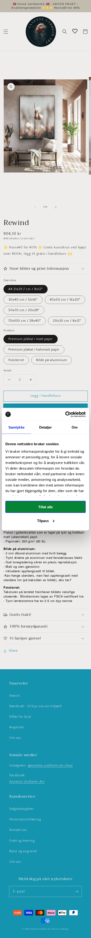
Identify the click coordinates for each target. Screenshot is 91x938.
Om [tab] (74, 427)
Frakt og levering (22, 841)
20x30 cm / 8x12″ (67, 321)
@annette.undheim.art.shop (50, 765)
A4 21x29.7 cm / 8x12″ (25, 289)
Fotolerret (16, 360)
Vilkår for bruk (20, 717)
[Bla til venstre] (35, 207)
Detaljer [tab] (45, 427)
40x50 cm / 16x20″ (65, 300)
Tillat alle (45, 507)
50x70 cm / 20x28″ (23, 310)
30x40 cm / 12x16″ (23, 300)
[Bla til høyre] (56, 207)
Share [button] (13, 651)
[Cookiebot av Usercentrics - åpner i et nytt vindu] (65, 414)
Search (14, 696)
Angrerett (16, 727)
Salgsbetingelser (21, 809)
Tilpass (43, 521)
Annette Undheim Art (26, 782)
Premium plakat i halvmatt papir (34, 349)
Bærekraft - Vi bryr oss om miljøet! (35, 706)
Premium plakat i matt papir (30, 339)
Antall (7, 370)
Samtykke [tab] (16, 427)
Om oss (15, 738)
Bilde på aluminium (51, 360)
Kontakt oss (18, 830)
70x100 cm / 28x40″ (24, 321)
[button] (6, 31)
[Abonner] (76, 891)
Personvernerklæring (25, 819)
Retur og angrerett (23, 851)
